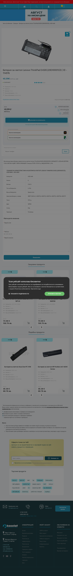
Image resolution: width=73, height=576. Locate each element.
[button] (19, 294)
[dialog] (36, 288)
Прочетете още (36, 289)
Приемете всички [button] (54, 293)
